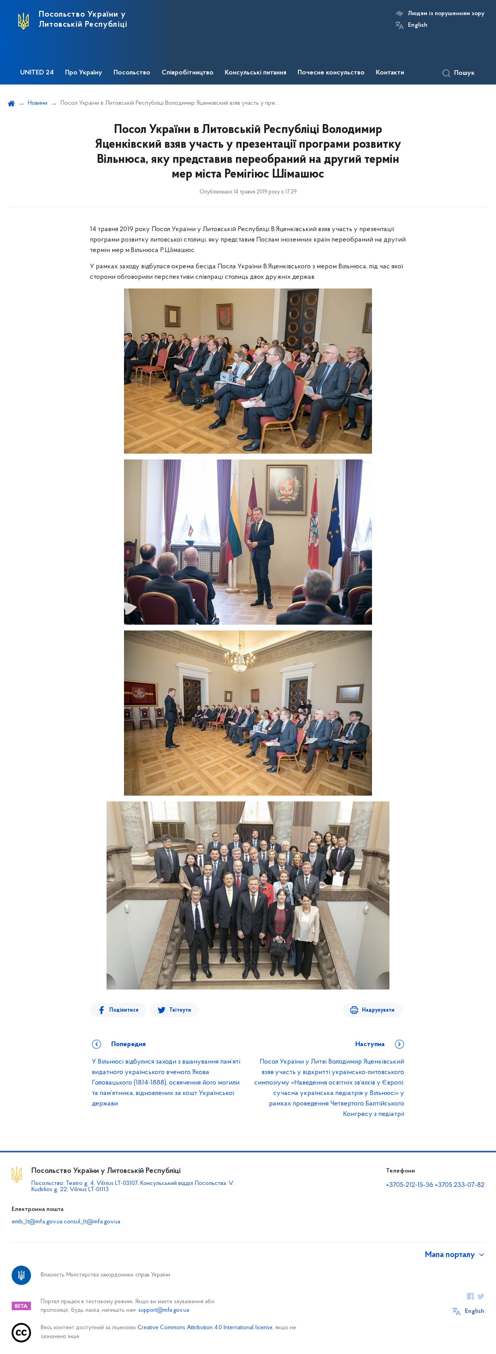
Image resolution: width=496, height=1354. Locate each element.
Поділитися (123, 1010)
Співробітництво (188, 72)
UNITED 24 (37, 72)
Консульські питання (255, 72)
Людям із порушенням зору (446, 13)
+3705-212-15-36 (409, 1185)
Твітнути (180, 1010)
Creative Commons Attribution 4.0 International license (205, 1328)
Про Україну (83, 72)
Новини (37, 103)
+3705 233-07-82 (459, 1185)
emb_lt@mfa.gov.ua (37, 1222)
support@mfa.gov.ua (163, 1310)
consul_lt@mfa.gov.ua (92, 1222)
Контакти (390, 72)
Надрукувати (378, 1010)
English (417, 25)
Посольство (132, 72)
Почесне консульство (331, 72)
